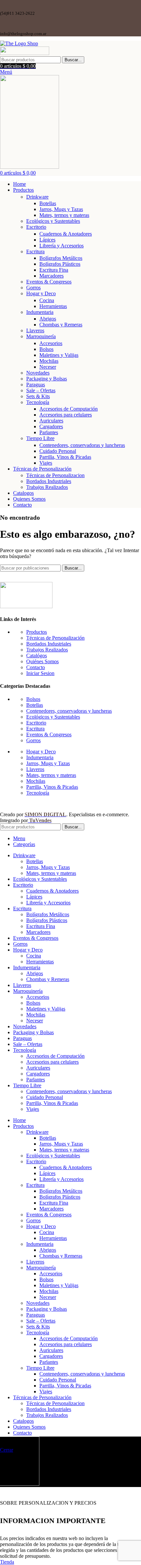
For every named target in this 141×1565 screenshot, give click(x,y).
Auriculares (51, 420)
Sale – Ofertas (40, 390)
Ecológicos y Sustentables (53, 221)
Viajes (45, 463)
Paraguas (35, 384)
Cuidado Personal (57, 451)
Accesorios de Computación (68, 409)
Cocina (46, 300)
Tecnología (37, 402)
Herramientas (53, 306)
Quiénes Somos (42, 661)
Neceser (47, 367)
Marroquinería (41, 336)
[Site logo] (19, 43)
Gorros (33, 287)
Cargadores (51, 426)
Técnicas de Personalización (55, 638)
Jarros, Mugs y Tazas (61, 209)
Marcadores (51, 276)
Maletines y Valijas (58, 355)
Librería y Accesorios (61, 245)
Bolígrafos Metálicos (60, 258)
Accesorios (50, 343)
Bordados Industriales (48, 481)
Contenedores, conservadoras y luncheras (82, 445)
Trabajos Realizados (47, 487)
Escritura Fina (53, 270)
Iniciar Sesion (40, 673)
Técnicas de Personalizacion (55, 475)
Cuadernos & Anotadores (65, 234)
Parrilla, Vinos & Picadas (65, 457)
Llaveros (35, 330)
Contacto (35, 667)
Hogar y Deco (41, 293)
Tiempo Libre (40, 438)
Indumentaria (39, 312)
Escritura (35, 251)
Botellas (47, 203)
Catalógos (36, 655)
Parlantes (48, 432)
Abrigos (47, 318)
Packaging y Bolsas (46, 378)
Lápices (47, 239)
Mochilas (48, 361)
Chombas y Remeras (60, 324)
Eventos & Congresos (48, 281)
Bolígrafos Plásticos (59, 264)
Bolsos (46, 349)
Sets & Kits (38, 396)
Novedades (38, 373)
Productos (36, 632)
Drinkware (37, 197)
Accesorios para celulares (65, 414)
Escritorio (36, 227)
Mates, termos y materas (64, 215)
